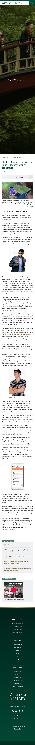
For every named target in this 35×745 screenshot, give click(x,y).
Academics (17, 648)
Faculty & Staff (17, 627)
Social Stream (17, 719)
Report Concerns (17, 686)
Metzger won (20, 332)
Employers (17, 677)
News (17, 660)
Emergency (17, 683)
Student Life (17, 651)
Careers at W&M (17, 680)
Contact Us (17, 729)
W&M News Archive (17, 80)
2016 (24, 157)
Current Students (17, 624)
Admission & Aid (17, 645)
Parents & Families (17, 630)
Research (17, 654)
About (17, 657)
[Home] (12, 3)
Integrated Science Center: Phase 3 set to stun (17, 557)
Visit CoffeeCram (9, 545)
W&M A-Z (17, 674)
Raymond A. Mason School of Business (19, 334)
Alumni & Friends (17, 633)
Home (3, 157)
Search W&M (17, 671)
